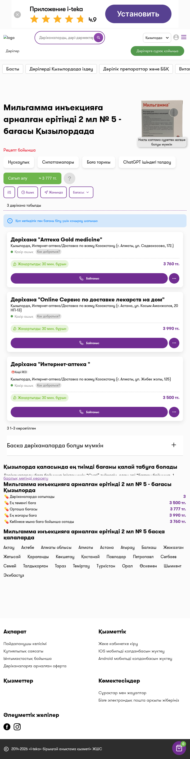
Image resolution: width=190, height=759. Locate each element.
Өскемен (148, 566)
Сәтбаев (169, 557)
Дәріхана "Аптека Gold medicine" (56, 240)
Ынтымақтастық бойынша (27, 658)
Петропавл (143, 557)
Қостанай (90, 557)
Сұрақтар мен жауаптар (122, 693)
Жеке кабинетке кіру (118, 644)
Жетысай (12, 557)
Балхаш (149, 547)
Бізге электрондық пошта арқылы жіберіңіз (138, 700)
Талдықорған (35, 566)
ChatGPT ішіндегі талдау (147, 162)
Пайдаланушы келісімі (25, 644)
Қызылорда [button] (154, 37)
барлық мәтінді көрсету (25, 478)
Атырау (128, 547)
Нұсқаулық (18, 162)
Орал (127, 566)
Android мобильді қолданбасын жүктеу (135, 658)
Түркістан (106, 566)
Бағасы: (79, 192)
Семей (9, 566)
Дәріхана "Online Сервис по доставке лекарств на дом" (88, 300)
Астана (107, 547)
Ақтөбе (27, 547)
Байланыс (92, 278)
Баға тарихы (99, 162)
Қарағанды (38, 557)
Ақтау (8, 547)
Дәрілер (12, 51)
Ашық (30, 192)
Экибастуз (13, 575)
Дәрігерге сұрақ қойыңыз (157, 51)
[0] (179, 753)
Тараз (60, 566)
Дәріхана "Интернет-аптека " (50, 364)
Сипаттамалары (58, 162)
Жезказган (173, 547)
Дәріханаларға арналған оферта (34, 666)
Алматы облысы (56, 547)
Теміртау (81, 566)
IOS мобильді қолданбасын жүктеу (131, 651)
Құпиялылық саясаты (23, 651)
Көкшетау (65, 557)
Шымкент (172, 566)
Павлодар (116, 557)
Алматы (86, 547)
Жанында (56, 192)
